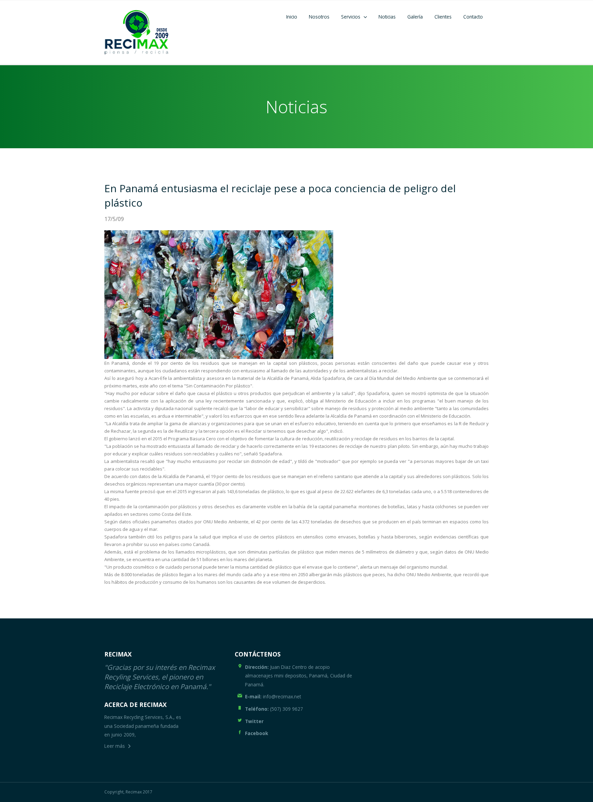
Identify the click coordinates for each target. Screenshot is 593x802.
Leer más (114, 746)
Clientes (443, 16)
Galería (415, 16)
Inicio (291, 16)
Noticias (387, 16)
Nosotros (319, 16)
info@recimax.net (273, 696)
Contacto (473, 16)
